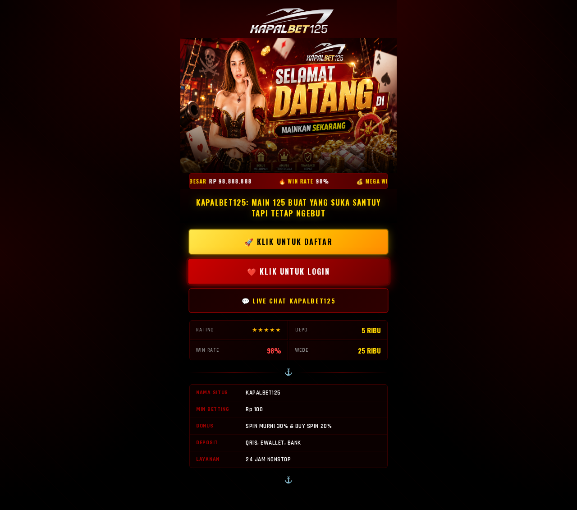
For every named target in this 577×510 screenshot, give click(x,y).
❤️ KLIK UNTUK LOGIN (288, 271)
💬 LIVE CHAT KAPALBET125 (289, 300)
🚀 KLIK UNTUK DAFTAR (288, 241)
